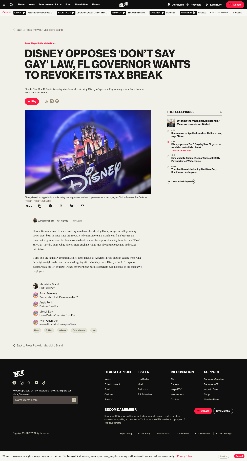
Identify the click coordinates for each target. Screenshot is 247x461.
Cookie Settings (224, 433)
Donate (237, 4)
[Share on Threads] (61, 206)
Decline (223, 456)
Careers (175, 384)
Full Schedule (145, 394)
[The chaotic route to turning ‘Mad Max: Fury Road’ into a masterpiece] (168, 167)
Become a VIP (211, 384)
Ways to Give (211, 389)
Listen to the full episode (183, 181)
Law (94, 330)
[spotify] (57, 102)
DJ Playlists (178, 4)
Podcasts (196, 4)
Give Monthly (223, 410)
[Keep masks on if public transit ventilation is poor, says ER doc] (168, 131)
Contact (175, 399)
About (174, 379)
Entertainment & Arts (50, 4)
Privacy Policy (142, 433)
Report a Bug (126, 433)
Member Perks (211, 399)
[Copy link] (39, 206)
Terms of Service (162, 433)
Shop (207, 394)
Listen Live (216, 4)
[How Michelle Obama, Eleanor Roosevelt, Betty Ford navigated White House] (168, 156)
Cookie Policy (181, 433)
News (32, 4)
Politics (49, 330)
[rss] (46, 102)
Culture (109, 394)
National (62, 330)
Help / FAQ (176, 389)
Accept (239, 456)
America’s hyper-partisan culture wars (115, 257)
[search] (12, 4)
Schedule (237, 12)
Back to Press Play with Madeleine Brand (40, 29)
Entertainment (79, 330)
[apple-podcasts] (52, 102)
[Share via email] (82, 206)
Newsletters (81, 4)
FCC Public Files (201, 433)
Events (96, 4)
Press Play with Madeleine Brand (40, 43)
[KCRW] (18, 376)
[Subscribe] (74, 400)
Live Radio (143, 379)
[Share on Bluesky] (71, 206)
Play (33, 101)
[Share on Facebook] (50, 206)
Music (21, 4)
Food (68, 4)
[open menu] (5, 4)
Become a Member (214, 379)
